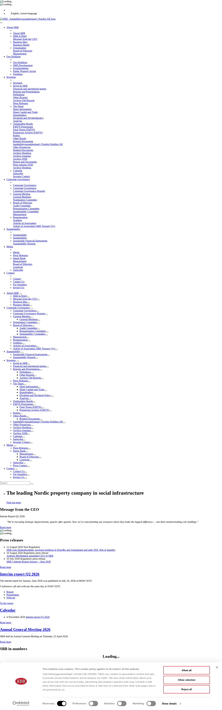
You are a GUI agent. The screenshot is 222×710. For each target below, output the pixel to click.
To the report (6, 603)
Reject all (186, 689)
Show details (169, 703)
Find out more (14, 502)
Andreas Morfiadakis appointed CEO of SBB (30, 555)
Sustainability (13, 351)
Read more (5, 527)
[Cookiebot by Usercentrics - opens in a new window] (21, 703)
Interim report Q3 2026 (38, 617)
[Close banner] (217, 667)
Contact (10, 468)
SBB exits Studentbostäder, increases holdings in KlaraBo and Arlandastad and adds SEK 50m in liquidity (61, 550)
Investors (11, 360)
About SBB (13, 293)
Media (10, 445)
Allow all (186, 670)
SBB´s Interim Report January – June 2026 (29, 561)
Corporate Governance (18, 307)
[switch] (93, 703)
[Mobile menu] (1, 22)
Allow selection (186, 679)
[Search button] (32, 483)
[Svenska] (8, 10)
